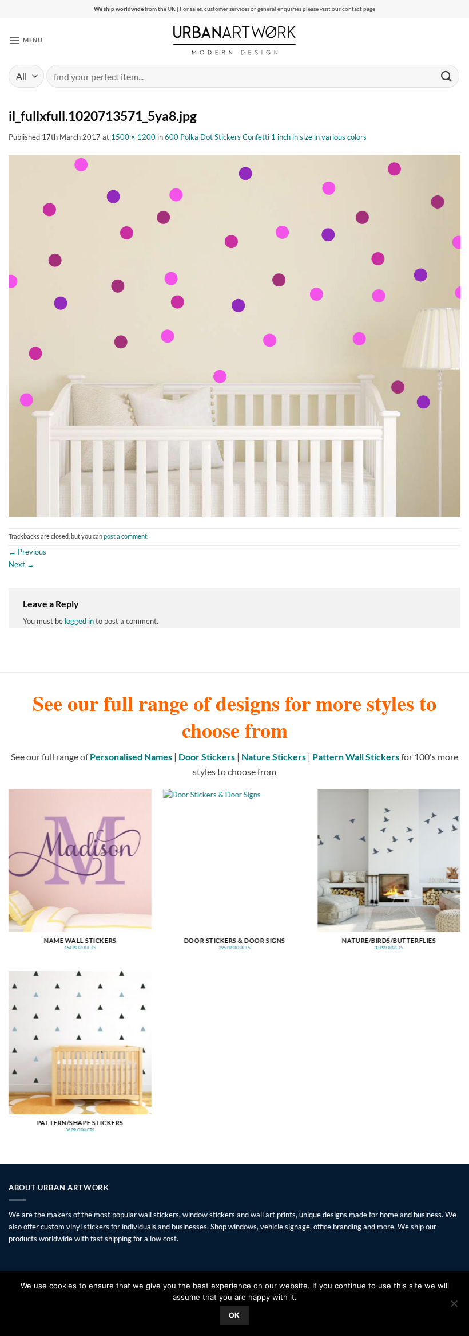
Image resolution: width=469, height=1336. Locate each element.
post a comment (125, 536)
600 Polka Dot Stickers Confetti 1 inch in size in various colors (266, 137)
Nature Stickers (273, 756)
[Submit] (446, 76)
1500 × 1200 (133, 137)
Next (21, 564)
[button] (25, 40)
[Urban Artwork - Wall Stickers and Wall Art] (235, 40)
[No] (453, 1307)
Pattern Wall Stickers (355, 756)
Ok (234, 1315)
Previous (27, 551)
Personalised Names (131, 756)
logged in (79, 621)
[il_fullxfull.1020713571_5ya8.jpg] (234, 334)
